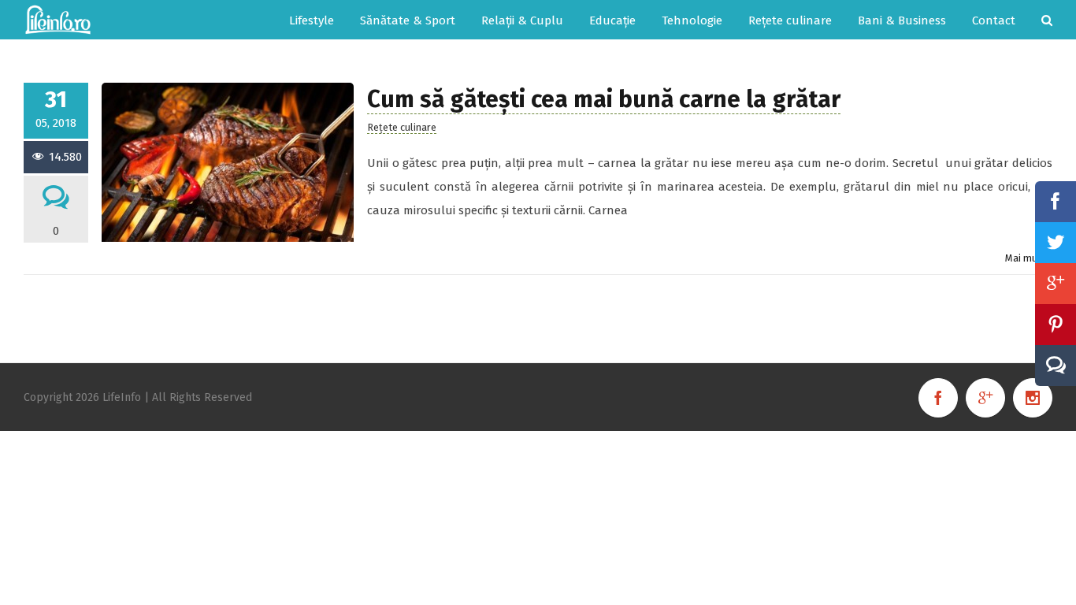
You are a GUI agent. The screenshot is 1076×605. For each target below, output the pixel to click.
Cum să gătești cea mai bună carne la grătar (603, 99)
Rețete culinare (401, 127)
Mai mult (1024, 258)
